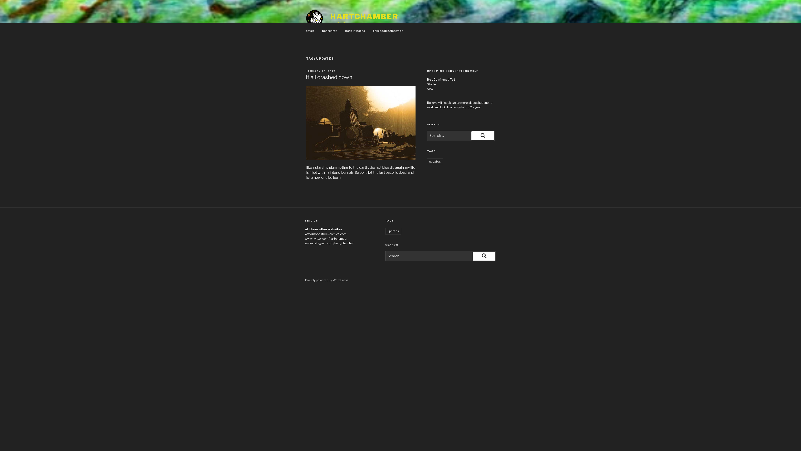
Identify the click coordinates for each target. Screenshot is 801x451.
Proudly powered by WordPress (327, 280)
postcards (329, 31)
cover (310, 31)
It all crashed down (329, 77)
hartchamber (364, 16)
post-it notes (355, 31)
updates (435, 161)
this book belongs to (388, 31)
